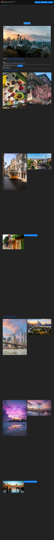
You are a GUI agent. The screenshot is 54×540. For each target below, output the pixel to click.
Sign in (51, 2)
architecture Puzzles (10, 70)
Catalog (38, 2)
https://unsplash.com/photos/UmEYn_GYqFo (15, 59)
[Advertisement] (27, 13)
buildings (24, 62)
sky (20, 62)
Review (20, 65)
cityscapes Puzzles (10, 317)
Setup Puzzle (27, 23)
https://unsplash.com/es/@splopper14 (15, 58)
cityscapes (14, 62)
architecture (9, 62)
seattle (18, 62)
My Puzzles (44, 2)
